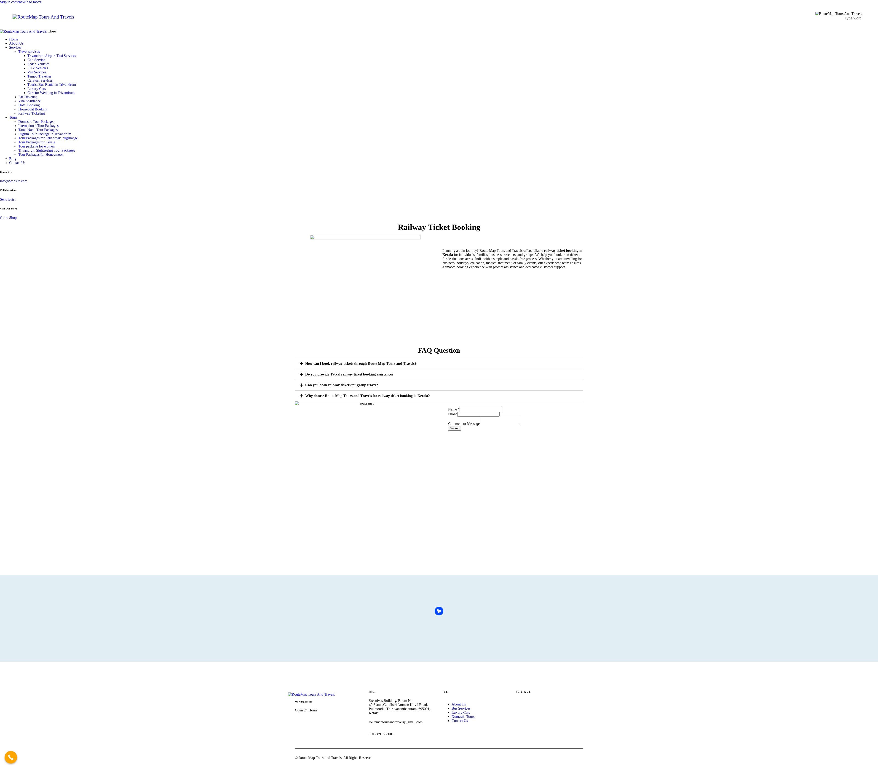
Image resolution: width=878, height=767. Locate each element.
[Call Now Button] (11, 757)
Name (454, 409)
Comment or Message (464, 424)
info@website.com (13, 181)
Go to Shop (8, 218)
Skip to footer (31, 2)
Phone (452, 414)
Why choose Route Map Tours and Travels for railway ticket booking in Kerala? (367, 396)
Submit (454, 428)
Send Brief (8, 199)
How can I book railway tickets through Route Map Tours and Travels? (360, 363)
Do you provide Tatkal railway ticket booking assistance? (349, 374)
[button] (439, 363)
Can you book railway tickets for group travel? (341, 385)
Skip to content (11, 2)
